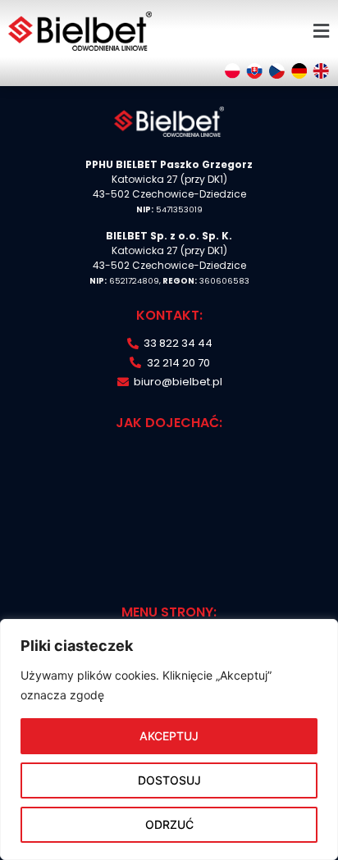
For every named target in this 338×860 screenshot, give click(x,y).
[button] (321, 31)
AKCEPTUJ (169, 736)
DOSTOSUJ (169, 780)
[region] (169, 739)
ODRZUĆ (169, 824)
